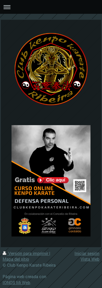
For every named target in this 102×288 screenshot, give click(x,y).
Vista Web (90, 259)
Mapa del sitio (16, 259)
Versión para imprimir (28, 253)
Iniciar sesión (87, 253)
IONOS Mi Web (16, 282)
